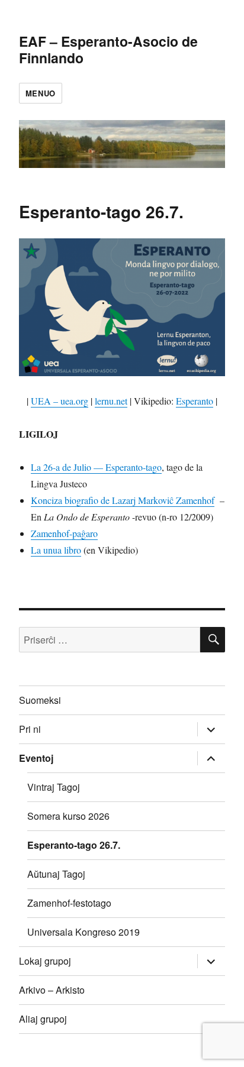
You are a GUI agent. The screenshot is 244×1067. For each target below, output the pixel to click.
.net (120, 401)
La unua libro (56, 550)
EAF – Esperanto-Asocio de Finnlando (108, 49)
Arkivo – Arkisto (52, 990)
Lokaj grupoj (45, 961)
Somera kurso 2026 (68, 816)
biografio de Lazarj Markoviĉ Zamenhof (138, 500)
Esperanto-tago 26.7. (73, 845)
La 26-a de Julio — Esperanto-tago (96, 467)
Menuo (40, 93)
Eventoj (36, 758)
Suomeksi (40, 700)
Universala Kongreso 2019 (83, 932)
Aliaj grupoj (43, 1019)
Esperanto (194, 401)
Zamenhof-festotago (69, 903)
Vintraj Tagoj (53, 787)
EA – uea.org (63, 401)
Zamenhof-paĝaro (64, 533)
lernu (104, 401)
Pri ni (30, 729)
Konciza (46, 500)
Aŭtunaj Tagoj (56, 874)
